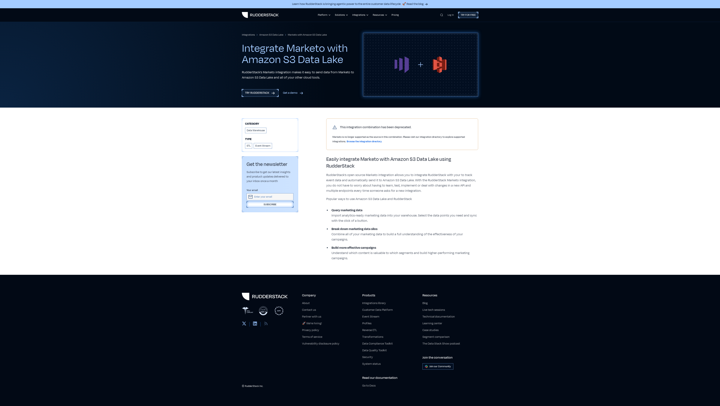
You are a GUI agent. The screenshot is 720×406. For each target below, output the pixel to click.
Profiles (366, 323)
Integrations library (374, 303)
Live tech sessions (433, 310)
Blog (425, 303)
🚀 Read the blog (413, 4)
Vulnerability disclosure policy (320, 344)
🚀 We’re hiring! (312, 323)
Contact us (309, 310)
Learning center (432, 323)
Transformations (372, 337)
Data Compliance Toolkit (377, 344)
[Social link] (244, 324)
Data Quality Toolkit (374, 350)
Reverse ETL (369, 330)
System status (371, 364)
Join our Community (440, 366)
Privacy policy (310, 330)
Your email (252, 190)
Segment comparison (436, 337)
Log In (451, 15)
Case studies (430, 330)
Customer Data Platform (377, 310)
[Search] (441, 15)
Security (367, 357)
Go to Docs (369, 386)
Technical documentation (438, 317)
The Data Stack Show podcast (441, 344)
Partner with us (311, 317)
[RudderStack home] (260, 15)
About (306, 303)
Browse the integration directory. (364, 141)
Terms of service (312, 337)
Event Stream (370, 317)
